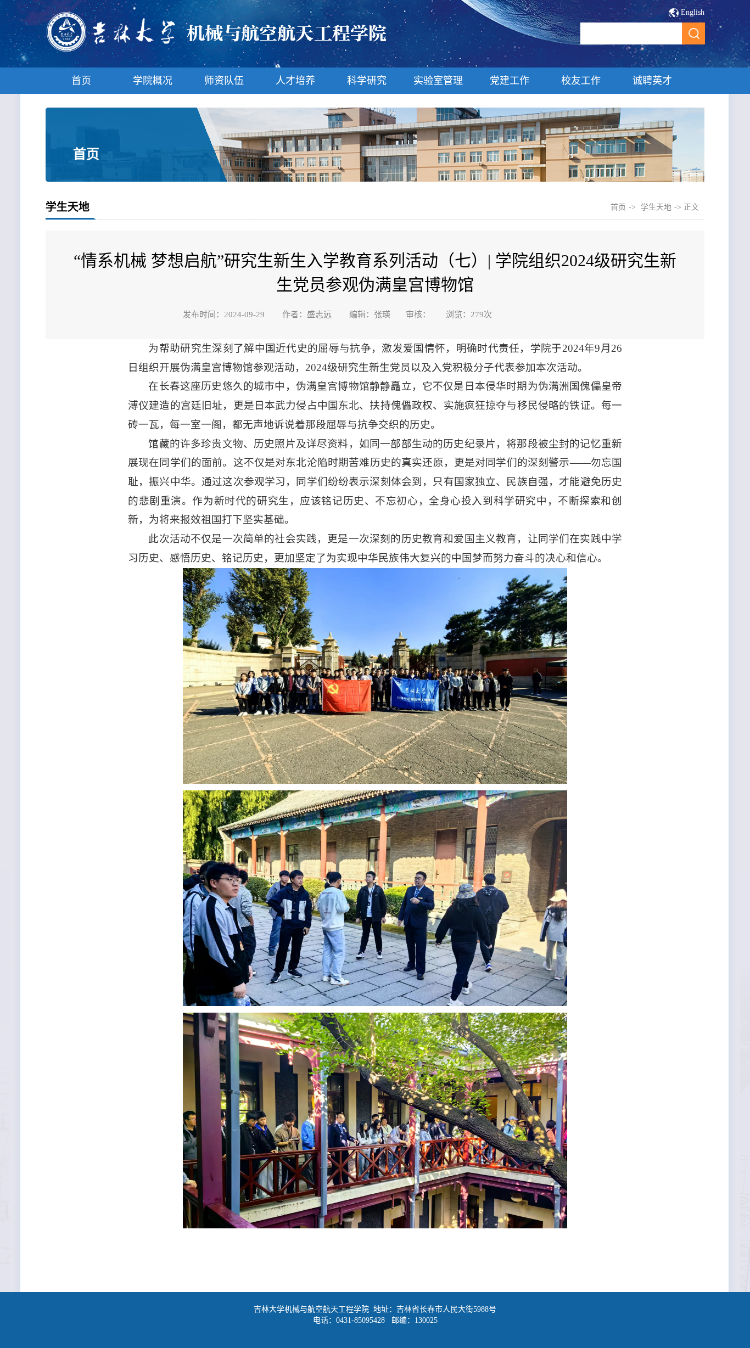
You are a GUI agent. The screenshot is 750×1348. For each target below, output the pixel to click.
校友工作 (581, 80)
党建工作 (509, 80)
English (692, 12)
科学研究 (367, 80)
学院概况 (152, 80)
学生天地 (656, 207)
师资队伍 (224, 80)
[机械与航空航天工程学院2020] (217, 50)
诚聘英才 (652, 80)
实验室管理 (438, 80)
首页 (81, 80)
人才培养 (295, 80)
